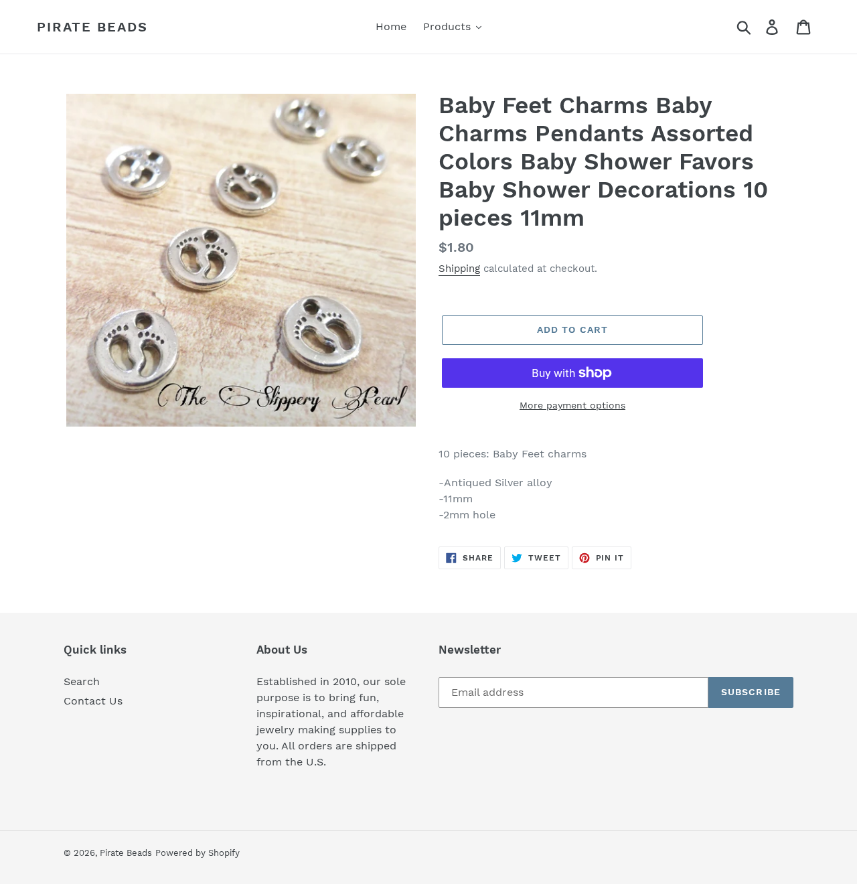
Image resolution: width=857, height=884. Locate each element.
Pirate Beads (92, 27)
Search (82, 681)
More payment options (572, 405)
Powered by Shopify (197, 853)
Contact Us (93, 700)
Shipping (459, 269)
